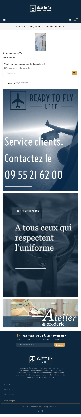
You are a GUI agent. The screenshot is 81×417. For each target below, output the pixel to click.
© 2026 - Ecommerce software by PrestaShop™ (40, 406)
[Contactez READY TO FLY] (40, 140)
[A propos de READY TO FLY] (40, 245)
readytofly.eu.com (22, 83)
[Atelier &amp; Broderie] (40, 313)
